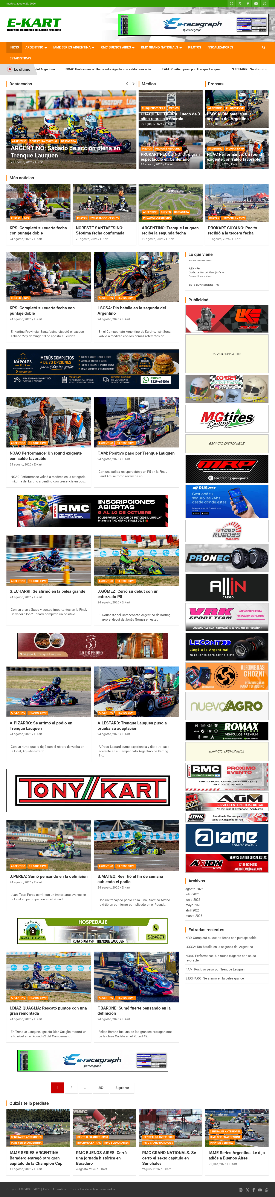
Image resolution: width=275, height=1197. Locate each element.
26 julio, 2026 (151, 1169)
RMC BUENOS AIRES (116, 47)
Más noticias (21, 177)
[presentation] (127, 84)
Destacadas (20, 83)
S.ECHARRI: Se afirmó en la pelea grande (196, 69)
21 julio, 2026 (217, 1164)
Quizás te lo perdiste (29, 1103)
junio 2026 (192, 900)
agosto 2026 (194, 889)
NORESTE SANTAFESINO (104, 217)
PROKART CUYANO (234, 217)
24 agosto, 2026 (218, 123)
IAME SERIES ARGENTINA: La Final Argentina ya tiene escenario (58, 152)
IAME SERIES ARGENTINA (72, 47)
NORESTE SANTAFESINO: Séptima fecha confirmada (100, 230)
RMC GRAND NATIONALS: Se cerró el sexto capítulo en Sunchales (169, 1158)
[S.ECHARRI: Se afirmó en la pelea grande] (49, 560)
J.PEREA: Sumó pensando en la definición (49, 876)
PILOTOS (194, 47)
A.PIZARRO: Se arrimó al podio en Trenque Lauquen (41, 726)
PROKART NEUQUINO (167, 148)
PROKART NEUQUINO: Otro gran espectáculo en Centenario (170, 157)
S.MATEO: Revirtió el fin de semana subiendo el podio (130, 879)
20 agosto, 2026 (21, 162)
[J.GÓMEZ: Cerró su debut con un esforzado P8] (136, 560)
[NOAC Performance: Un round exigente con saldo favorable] (49, 422)
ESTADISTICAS (20, 58)
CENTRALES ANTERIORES (26, 1137)
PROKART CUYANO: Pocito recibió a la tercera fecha (232, 230)
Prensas (215, 83)
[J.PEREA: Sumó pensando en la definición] (49, 845)
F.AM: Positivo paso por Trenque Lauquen (126, 69)
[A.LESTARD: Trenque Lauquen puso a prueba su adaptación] (136, 691)
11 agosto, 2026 (20, 1169)
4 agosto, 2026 (86, 1169)
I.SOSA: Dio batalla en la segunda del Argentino (229, 116)
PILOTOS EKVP (235, 108)
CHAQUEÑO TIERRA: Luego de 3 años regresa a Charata (170, 116)
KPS (26, 217)
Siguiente (122, 1088)
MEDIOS (174, 108)
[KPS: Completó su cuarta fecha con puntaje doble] (49, 276)
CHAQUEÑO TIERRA (153, 108)
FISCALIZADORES (220, 47)
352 (101, 1088)
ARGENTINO (34, 47)
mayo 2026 (193, 905)
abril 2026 (192, 910)
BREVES (16, 217)
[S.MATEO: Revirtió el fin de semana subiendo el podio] (136, 845)
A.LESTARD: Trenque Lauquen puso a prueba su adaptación (132, 726)
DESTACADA (19, 141)
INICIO (14, 47)
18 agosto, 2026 (151, 164)
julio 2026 (192, 894)
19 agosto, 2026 (152, 239)
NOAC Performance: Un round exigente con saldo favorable (234, 157)
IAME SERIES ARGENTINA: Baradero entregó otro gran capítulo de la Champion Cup (36, 1158)
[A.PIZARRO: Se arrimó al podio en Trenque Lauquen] (49, 691)
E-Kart (39, 162)
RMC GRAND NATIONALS (159, 47)
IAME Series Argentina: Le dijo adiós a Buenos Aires (237, 1155)
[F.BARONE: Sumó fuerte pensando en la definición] (136, 976)
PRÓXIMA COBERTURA (157, 217)
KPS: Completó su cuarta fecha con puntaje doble (38, 230)
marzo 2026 (193, 916)
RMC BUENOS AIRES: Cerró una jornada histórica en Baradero (101, 1158)
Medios (149, 83)
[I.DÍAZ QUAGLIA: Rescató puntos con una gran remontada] (49, 976)
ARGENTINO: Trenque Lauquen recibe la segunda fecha (170, 230)
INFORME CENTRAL (89, 1142)
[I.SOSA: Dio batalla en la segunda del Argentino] (136, 276)
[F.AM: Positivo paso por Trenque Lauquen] (136, 422)
